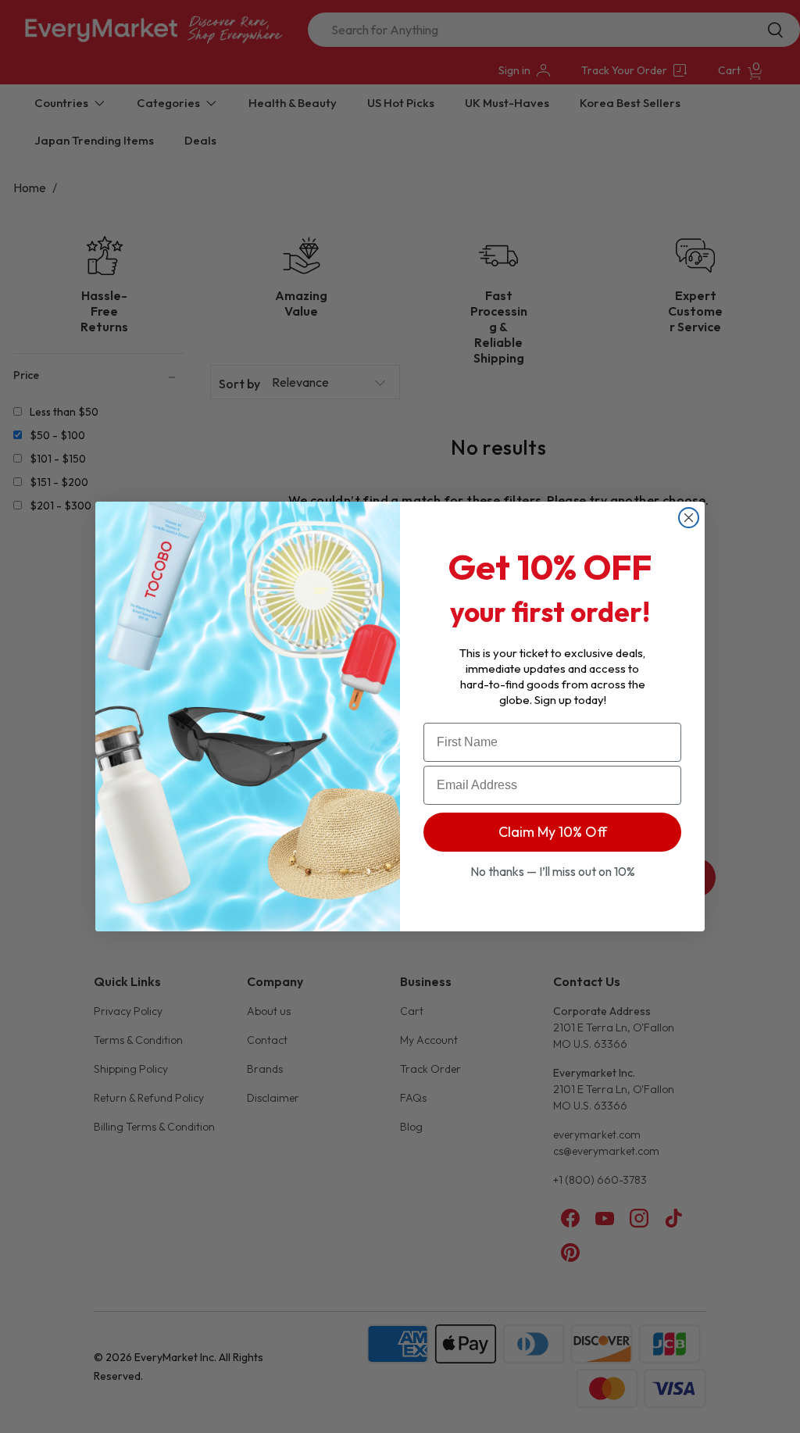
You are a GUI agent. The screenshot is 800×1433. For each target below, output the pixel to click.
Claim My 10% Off (552, 832)
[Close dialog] (688, 517)
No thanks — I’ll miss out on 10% (552, 871)
